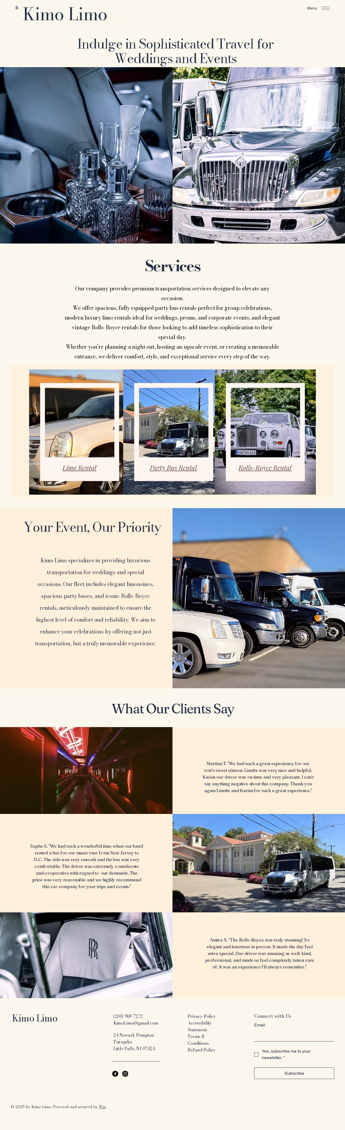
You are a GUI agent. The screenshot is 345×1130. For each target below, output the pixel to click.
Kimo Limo (65, 14)
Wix (102, 1107)
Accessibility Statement (200, 1026)
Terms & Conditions (198, 1039)
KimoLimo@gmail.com (135, 1023)
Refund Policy (202, 1050)
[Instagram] (125, 1073)
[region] (78, 430)
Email (259, 1025)
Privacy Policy (202, 1016)
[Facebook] (115, 1073)
